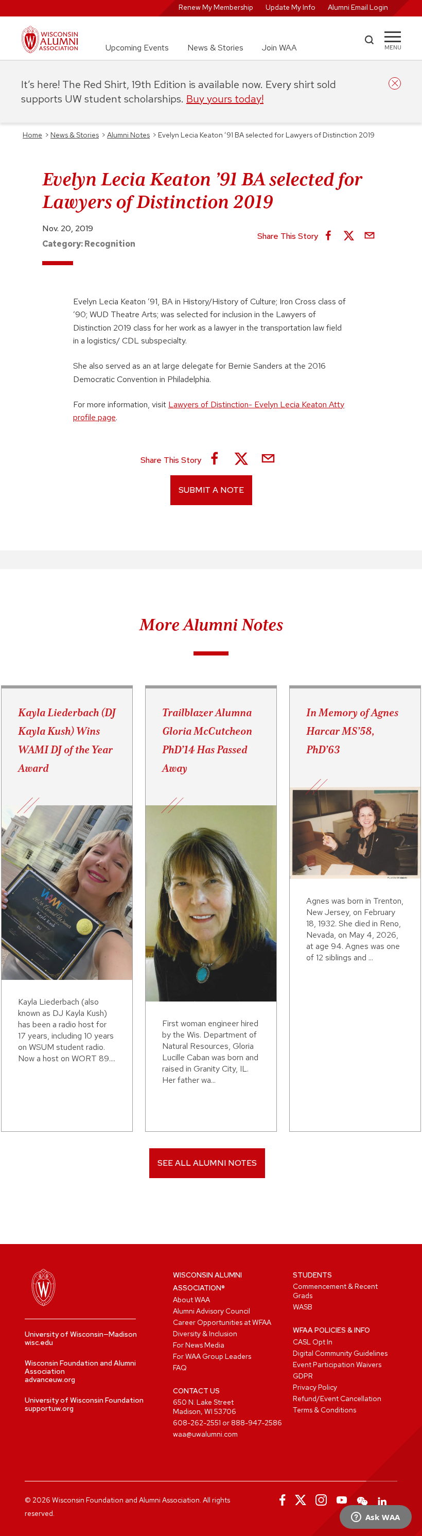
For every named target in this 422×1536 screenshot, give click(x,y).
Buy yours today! (224, 99)
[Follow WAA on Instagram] (321, 1500)
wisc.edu (39, 1342)
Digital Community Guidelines (340, 1353)
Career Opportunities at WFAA (222, 1322)
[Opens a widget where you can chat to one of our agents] (375, 1518)
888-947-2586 (256, 1422)
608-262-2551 (197, 1422)
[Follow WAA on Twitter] (300, 1500)
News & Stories (215, 47)
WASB (302, 1306)
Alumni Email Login (358, 7)
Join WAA (279, 47)
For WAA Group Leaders (212, 1356)
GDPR (303, 1375)
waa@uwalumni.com (205, 1434)
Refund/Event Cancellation (337, 1398)
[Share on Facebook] (328, 236)
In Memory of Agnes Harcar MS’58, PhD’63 (352, 731)
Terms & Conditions (324, 1409)
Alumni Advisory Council (211, 1311)
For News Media (198, 1345)
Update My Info (290, 7)
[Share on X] (349, 236)
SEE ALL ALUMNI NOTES (207, 1163)
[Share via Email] (369, 236)
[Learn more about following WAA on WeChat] (362, 1500)
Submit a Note (211, 490)
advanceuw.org (50, 1379)
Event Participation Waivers (337, 1364)
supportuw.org (49, 1408)
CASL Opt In (312, 1342)
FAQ (180, 1367)
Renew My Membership (216, 7)
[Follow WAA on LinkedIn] (383, 1500)
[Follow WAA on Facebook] (280, 1500)
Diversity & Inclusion (205, 1333)
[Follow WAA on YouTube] (342, 1500)
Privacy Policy (315, 1387)
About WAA (191, 1299)
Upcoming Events (137, 47)
